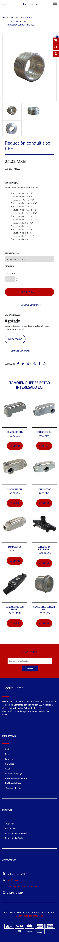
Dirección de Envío (14, 838)
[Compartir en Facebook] (18, 363)
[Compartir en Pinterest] (35, 363)
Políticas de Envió (13, 783)
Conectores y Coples (17, 21)
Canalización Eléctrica (21, 17)
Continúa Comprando (31, 304)
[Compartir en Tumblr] (39, 363)
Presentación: (12, 253)
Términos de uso (13, 788)
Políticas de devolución (16, 778)
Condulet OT (44, 489)
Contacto (9, 759)
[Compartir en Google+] (29, 363)
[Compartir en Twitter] (23, 363)
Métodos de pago (13, 773)
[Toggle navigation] (55, 4)
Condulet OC (14, 546)
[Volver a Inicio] (3, 17)
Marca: (8, 168)
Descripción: (11, 183)
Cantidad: (10, 273)
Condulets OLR (15, 489)
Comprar (15, 445)
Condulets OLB (15, 432)
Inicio (7, 749)
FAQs (7, 768)
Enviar (30, 668)
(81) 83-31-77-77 (15, 880)
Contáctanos (15, 339)
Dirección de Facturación (16, 833)
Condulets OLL (44, 432)
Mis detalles (11, 828)
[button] (4, 85)
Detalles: (9, 266)
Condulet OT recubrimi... (44, 548)
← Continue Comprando (19, 350)
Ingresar (9, 823)
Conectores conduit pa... (44, 608)
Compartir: (11, 363)
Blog (7, 754)
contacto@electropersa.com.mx (22, 886)
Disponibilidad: (12, 314)
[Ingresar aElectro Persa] (56, 54)
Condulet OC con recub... (15, 608)
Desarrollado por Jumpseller (29, 915)
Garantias (9, 763)
